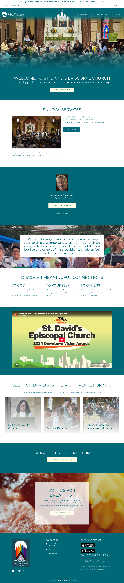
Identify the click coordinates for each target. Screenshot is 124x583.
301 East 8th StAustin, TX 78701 (53, 544)
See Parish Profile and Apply (62, 460)
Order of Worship (62, 213)
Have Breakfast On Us (105, 14)
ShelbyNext (72, 580)
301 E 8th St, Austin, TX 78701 (13, 5)
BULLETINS (72, 129)
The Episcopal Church (100, 569)
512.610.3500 (116, 5)
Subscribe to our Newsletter (95, 561)
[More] (122, 14)
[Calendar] (119, 14)
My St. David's (82, 14)
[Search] (117, 14)
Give (91, 14)
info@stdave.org (53, 553)
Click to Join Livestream (62, 205)
